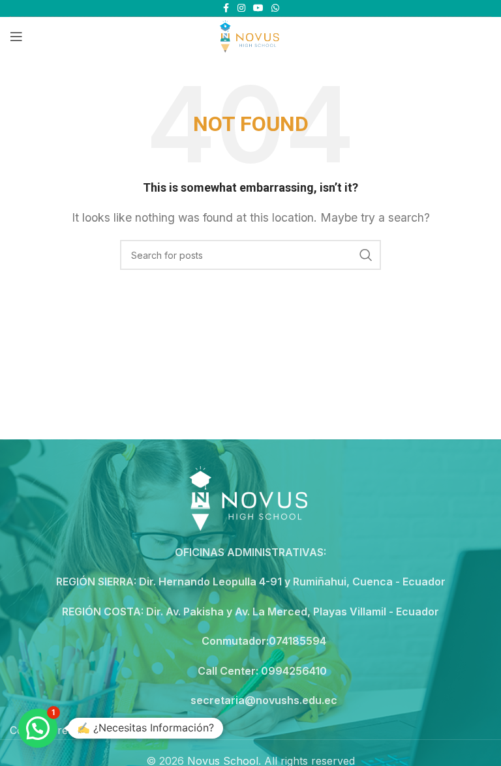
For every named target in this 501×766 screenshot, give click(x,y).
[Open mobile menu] (16, 36)
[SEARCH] (366, 255)
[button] (37, 728)
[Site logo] (250, 35)
